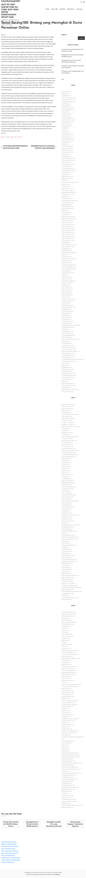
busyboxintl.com (67, 664)
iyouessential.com (67, 148)
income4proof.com (68, 122)
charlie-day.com (67, 729)
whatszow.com (66, 162)
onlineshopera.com (68, 134)
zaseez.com (65, 112)
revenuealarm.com (67, 379)
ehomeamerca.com (68, 164)
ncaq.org (64, 130)
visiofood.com (66, 303)
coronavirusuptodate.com (70, 200)
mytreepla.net (66, 214)
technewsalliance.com (69, 267)
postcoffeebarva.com (69, 668)
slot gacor (80, 9)
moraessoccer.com (68, 489)
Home (47, 9)
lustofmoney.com (67, 797)
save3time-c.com (67, 432)
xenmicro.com (66, 132)
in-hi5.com (65, 632)
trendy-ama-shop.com (69, 299)
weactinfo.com (66, 713)
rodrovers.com (66, 186)
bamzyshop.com (67, 317)
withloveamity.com (67, 150)
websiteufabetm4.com (69, 245)
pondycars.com (66, 319)
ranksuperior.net (67, 783)
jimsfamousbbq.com (68, 404)
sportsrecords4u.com (68, 224)
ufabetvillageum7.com (69, 236)
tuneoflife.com (66, 803)
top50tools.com (67, 458)
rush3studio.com (67, 626)
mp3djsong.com (67, 412)
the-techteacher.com (69, 349)
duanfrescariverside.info (69, 253)
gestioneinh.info (67, 291)
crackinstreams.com (68, 202)
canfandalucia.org (67, 333)
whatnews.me (66, 285)
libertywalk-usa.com (68, 406)
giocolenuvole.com (67, 146)
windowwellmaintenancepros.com (72, 805)
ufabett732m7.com (68, 301)
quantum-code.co (67, 283)
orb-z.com (65, 682)
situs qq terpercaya (8, 862)
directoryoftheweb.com (69, 622)
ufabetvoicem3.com (68, 239)
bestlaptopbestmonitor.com (71, 525)
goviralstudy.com (67, 569)
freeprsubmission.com (69, 307)
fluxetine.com (66, 543)
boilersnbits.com (67, 688)
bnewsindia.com (67, 313)
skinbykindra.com (67, 367)
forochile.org (65, 491)
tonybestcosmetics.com (69, 361)
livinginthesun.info (67, 644)
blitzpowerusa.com (67, 694)
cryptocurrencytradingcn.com (71, 769)
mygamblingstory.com (69, 612)
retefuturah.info (66, 263)
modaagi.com (66, 477)
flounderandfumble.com (69, 259)
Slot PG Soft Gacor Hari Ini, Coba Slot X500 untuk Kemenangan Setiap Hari (9, 11)
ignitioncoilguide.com (68, 383)
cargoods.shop (66, 648)
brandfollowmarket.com (69, 775)
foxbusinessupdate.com (69, 733)
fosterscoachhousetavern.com (71, 684)
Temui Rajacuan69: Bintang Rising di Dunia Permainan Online (15, 147)
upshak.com (65, 747)
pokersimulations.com (68, 216)
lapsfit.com (65, 210)
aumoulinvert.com (67, 557)
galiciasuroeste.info (68, 481)
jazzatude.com (66, 467)
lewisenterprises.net (68, 138)
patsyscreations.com (68, 120)
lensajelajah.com (67, 126)
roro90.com (65, 628)
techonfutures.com (68, 321)
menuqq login (5, 842)
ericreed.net (65, 541)
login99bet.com (66, 96)
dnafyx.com (65, 144)
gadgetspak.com (67, 204)
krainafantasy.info (67, 634)
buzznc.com (65, 363)
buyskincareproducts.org (69, 585)
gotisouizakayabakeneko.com (71, 658)
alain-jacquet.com (67, 656)
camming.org (66, 104)
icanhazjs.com (66, 565)
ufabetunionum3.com (68, 230)
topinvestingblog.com (68, 456)
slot (21, 137)
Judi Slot (62, 9)
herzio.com (65, 630)
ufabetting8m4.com (68, 228)
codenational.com (67, 371)
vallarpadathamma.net (69, 674)
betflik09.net (65, 128)
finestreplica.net (67, 257)
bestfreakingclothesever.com (71, 755)
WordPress (56, 874)
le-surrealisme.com (68, 446)
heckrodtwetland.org (68, 535)
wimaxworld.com (67, 499)
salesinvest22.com (67, 295)
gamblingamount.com (69, 789)
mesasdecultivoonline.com (70, 686)
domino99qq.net (67, 620)
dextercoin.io (66, 595)
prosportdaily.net (67, 293)
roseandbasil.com (67, 529)
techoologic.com (67, 323)
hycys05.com (66, 698)
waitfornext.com (67, 279)
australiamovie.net (67, 408)
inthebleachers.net (67, 581)
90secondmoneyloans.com (70, 182)
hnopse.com (65, 793)
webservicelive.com (68, 391)
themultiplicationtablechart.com (72, 591)
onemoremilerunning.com (70, 700)
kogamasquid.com (67, 589)
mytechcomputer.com (69, 385)
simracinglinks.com (67, 442)
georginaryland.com (68, 527)
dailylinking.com (66, 142)
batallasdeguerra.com (69, 483)
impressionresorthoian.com (70, 753)
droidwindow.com (67, 305)
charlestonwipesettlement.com (72, 773)
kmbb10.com (65, 709)
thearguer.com (66, 717)
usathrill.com (65, 329)
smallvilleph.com (67, 479)
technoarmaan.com (68, 357)
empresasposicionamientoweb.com (73, 359)
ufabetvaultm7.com (68, 234)
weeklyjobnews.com (68, 777)
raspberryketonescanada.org (71, 325)
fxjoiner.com (65, 365)
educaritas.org (66, 124)
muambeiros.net (67, 509)
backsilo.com (66, 749)
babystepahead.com (68, 785)
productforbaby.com (68, 680)
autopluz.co (65, 430)
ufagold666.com (67, 309)
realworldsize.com (67, 676)
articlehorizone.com (68, 194)
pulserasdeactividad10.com (70, 575)
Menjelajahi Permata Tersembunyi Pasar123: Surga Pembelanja (42, 147)
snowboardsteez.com (68, 702)
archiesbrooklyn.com (68, 507)
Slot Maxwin (71, 9)
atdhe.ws (64, 533)
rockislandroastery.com (69, 375)
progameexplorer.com (69, 373)
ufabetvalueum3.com (68, 232)
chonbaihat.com (67, 513)
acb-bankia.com (67, 743)
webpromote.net (67, 517)
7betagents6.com (67, 198)
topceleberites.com (68, 226)
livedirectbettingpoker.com (70, 731)
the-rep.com (66, 460)
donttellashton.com (68, 624)
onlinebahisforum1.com (69, 100)
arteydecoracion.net (68, 521)
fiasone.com (65, 723)
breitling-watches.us (68, 424)
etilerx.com (65, 255)
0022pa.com (65, 469)
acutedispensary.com (68, 765)
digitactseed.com (67, 178)
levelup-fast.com (67, 212)
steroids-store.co (67, 519)
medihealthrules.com (68, 327)
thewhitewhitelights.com (69, 531)
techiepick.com (66, 315)
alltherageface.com (68, 369)
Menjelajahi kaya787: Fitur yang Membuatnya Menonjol (71, 61)
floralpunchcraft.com (68, 721)
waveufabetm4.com (68, 241)
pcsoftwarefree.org (68, 140)
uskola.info (65, 275)
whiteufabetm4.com (68, 247)
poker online (6, 860)
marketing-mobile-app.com (70, 719)
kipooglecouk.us (66, 553)
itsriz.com (65, 646)
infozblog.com (66, 511)
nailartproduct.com (68, 176)
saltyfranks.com (66, 462)
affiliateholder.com (67, 807)
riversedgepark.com (68, 110)
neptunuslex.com (67, 416)
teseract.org (65, 297)
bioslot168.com (66, 387)
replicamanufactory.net (69, 218)
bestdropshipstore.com (69, 170)
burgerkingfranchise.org (69, 672)
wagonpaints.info (67, 277)
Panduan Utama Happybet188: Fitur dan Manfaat (73, 72)
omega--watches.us (68, 422)
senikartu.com (66, 638)
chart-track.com (67, 493)
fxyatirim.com (66, 154)
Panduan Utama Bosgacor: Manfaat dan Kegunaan (73, 66)
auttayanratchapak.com (69, 666)
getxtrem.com (66, 711)
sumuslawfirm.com (67, 759)
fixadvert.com (66, 428)
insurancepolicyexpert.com (70, 450)
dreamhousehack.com (69, 347)
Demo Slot (54, 9)
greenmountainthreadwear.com (72, 763)
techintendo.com (67, 166)
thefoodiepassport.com (69, 559)
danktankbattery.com (68, 725)
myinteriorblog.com (68, 311)
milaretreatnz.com (67, 475)
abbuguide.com (66, 156)
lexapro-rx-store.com (68, 583)
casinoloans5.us (67, 549)
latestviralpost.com (68, 690)
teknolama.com (66, 678)
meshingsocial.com (68, 715)
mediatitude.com (67, 438)
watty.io (64, 642)
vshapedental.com (67, 331)
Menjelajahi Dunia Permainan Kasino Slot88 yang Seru (73, 55)
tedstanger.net (66, 271)
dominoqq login (10, 848)
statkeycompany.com (68, 452)
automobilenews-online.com (71, 351)
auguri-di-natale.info (68, 418)
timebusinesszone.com (69, 799)
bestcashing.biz (66, 503)
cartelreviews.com (67, 172)
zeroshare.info (66, 471)
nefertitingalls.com (67, 118)
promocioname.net (68, 497)
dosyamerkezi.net (67, 444)
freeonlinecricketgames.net (70, 501)
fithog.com (65, 523)
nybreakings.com (67, 337)
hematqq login (15, 857)
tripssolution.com (67, 188)
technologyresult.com (68, 158)
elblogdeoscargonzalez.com (70, 515)
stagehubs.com (66, 92)
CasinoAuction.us (67, 551)
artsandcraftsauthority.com (70, 389)
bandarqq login (11, 844)
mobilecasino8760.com (69, 545)
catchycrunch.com (67, 114)
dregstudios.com (67, 485)
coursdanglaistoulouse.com (70, 414)
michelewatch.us (67, 420)
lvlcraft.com (65, 180)
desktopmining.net (67, 579)
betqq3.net (65, 547)
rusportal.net (66, 640)
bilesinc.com (65, 473)
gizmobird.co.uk (66, 410)
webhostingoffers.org (68, 160)
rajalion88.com (66, 106)
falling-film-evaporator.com (70, 757)
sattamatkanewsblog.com (70, 767)
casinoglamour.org (67, 593)
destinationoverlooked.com (70, 787)
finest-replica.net (67, 289)
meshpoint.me (66, 660)
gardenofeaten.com (68, 696)
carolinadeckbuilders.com (70, 454)
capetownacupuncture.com (70, 650)
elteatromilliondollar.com (69, 670)
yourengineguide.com (68, 335)
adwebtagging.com (68, 781)
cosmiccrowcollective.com (70, 654)
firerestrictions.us (67, 505)
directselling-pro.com (68, 377)
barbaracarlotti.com (68, 577)
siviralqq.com (66, 751)
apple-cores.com (67, 573)
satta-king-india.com (68, 190)
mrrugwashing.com (67, 741)
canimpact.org (66, 567)
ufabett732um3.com (68, 273)
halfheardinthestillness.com (70, 537)
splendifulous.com (67, 222)
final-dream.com (67, 287)
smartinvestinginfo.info (69, 265)
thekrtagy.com (66, 341)
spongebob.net (66, 662)
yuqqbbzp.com (66, 196)
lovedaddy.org (66, 735)
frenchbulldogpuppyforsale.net (71, 587)
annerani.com (66, 464)
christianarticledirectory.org (70, 597)
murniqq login (5, 857)
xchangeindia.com (67, 343)
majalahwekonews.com (69, 614)
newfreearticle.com (68, 692)
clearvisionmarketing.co (69, 281)
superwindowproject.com (69, 561)
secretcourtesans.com (69, 98)
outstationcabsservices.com (71, 339)
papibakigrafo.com (67, 563)
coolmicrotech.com (68, 345)
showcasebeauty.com (69, 448)
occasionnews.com (68, 795)
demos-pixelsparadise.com (70, 436)
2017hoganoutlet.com (68, 616)
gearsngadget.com (68, 206)
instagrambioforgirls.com (69, 705)
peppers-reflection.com (69, 801)
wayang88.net (66, 243)
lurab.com (65, 381)
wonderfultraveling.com (69, 495)
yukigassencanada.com (69, 192)
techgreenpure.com (68, 168)
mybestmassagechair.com (70, 539)
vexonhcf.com (66, 434)
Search (64, 34)
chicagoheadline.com (68, 102)
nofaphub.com (66, 116)
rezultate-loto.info (67, 220)
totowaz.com (66, 771)
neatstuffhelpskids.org (69, 487)
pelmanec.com (66, 618)
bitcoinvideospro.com (68, 652)
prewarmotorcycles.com (69, 440)
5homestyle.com (67, 599)
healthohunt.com (67, 261)
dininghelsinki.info (67, 251)
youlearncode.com (67, 152)
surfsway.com (66, 174)
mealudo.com (66, 727)
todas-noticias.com (68, 636)
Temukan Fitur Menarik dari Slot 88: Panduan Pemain (72, 50)
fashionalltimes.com (68, 353)
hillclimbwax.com (67, 791)
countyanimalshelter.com (70, 779)
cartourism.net (66, 571)
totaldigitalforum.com (68, 355)
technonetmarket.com (69, 269)
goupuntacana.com (68, 108)
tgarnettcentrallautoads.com (71, 426)
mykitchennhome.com (69, 555)
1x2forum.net (65, 94)
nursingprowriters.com (68, 761)
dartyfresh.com (66, 136)
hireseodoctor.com (68, 208)
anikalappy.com (66, 249)
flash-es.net (65, 745)
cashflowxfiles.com (67, 707)
